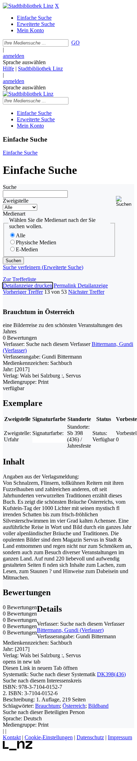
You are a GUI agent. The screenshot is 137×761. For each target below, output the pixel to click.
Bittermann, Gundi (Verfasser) (70, 630)
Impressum (120, 737)
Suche (10, 187)
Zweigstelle (15, 201)
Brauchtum (47, 706)
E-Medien (27, 249)
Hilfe (8, 69)
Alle (20, 235)
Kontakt (12, 737)
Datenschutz (90, 737)
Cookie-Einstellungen (49, 737)
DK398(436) (111, 674)
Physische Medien (36, 242)
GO (75, 43)
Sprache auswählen (24, 62)
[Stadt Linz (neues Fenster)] (18, 749)
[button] (125, 201)
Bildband (98, 706)
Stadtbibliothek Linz (40, 69)
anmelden (13, 56)
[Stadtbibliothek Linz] (28, 6)
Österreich (74, 706)
